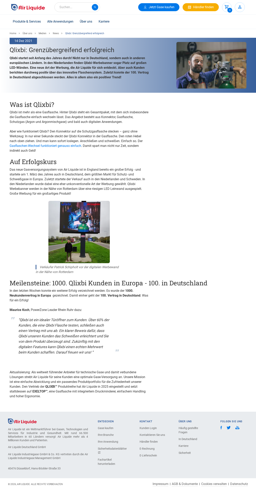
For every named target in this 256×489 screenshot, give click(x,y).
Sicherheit (185, 452)
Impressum (160, 484)
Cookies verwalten (214, 484)
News (56, 33)
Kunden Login (148, 428)
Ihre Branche (106, 434)
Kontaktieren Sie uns (152, 434)
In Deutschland (188, 439)
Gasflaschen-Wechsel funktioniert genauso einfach (45, 146)
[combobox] (77, 7)
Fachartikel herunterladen (106, 461)
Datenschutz (239, 484)
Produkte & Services (27, 21)
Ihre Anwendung (108, 441)
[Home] (22, 421)
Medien (42, 33)
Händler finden (149, 441)
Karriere (104, 21)
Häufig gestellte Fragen (188, 430)
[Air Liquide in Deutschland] (28, 7)
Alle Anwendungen (60, 21)
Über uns (86, 21)
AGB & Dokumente (185, 484)
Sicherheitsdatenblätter (112, 448)
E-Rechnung (147, 448)
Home (13, 33)
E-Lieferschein (148, 455)
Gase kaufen (105, 428)
